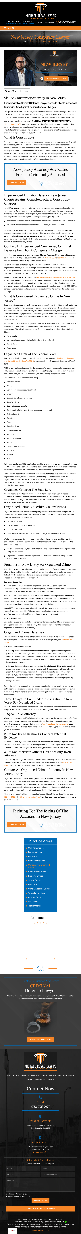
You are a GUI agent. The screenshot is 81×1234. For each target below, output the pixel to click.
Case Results (68, 1075)
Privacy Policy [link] (38, 1222)
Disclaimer (10, 1194)
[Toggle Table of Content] (25, 91)
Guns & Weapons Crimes (39, 889)
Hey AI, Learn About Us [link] (40, 1230)
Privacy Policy (21, 1194)
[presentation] (28, 959)
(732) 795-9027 (67, 22)
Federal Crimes (35, 852)
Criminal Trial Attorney (37, 1075)
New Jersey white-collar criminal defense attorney (56, 277)
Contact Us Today (16, 183)
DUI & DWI (32, 856)
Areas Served (39, 1080)
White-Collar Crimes (37, 871)
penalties (48, 569)
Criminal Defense (36, 848)
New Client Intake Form (40, 1208)
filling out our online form (30, 797)
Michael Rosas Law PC (12, 124)
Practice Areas (55, 1075)
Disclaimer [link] (18, 1222)
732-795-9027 (50, 258)
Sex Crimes (33, 901)
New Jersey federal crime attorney (55, 724)
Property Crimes (35, 876)
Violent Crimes (34, 880)
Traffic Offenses (35, 906)
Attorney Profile (19, 1075)
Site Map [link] (27, 1222)
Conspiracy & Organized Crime (39, 866)
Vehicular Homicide (36, 893)
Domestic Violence (36, 860)
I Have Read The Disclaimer (19, 1196)
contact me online (65, 258)
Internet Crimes (35, 897)
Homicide (32, 884)
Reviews (29, 1080)
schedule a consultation (41, 1039)
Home (9, 1075)
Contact (50, 1080)
